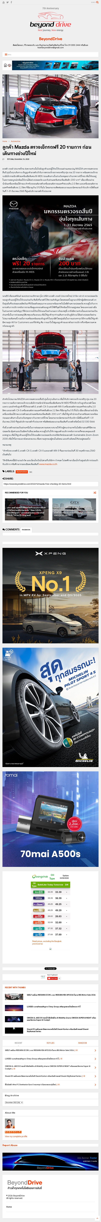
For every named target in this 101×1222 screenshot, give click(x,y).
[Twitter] (7, 2)
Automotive (15, 141)
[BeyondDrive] (50, 32)
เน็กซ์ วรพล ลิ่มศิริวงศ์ (13, 1132)
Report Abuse (9, 1145)
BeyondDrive (50, 38)
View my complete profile (16, 1136)
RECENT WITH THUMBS (15, 987)
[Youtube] (3, 2)
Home (4, 141)
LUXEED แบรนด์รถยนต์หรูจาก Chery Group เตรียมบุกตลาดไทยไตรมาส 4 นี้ (53, 1007)
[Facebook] (11, 2)
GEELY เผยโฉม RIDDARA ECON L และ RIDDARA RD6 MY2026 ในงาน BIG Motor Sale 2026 (61, 995)
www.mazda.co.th (48, 464)
